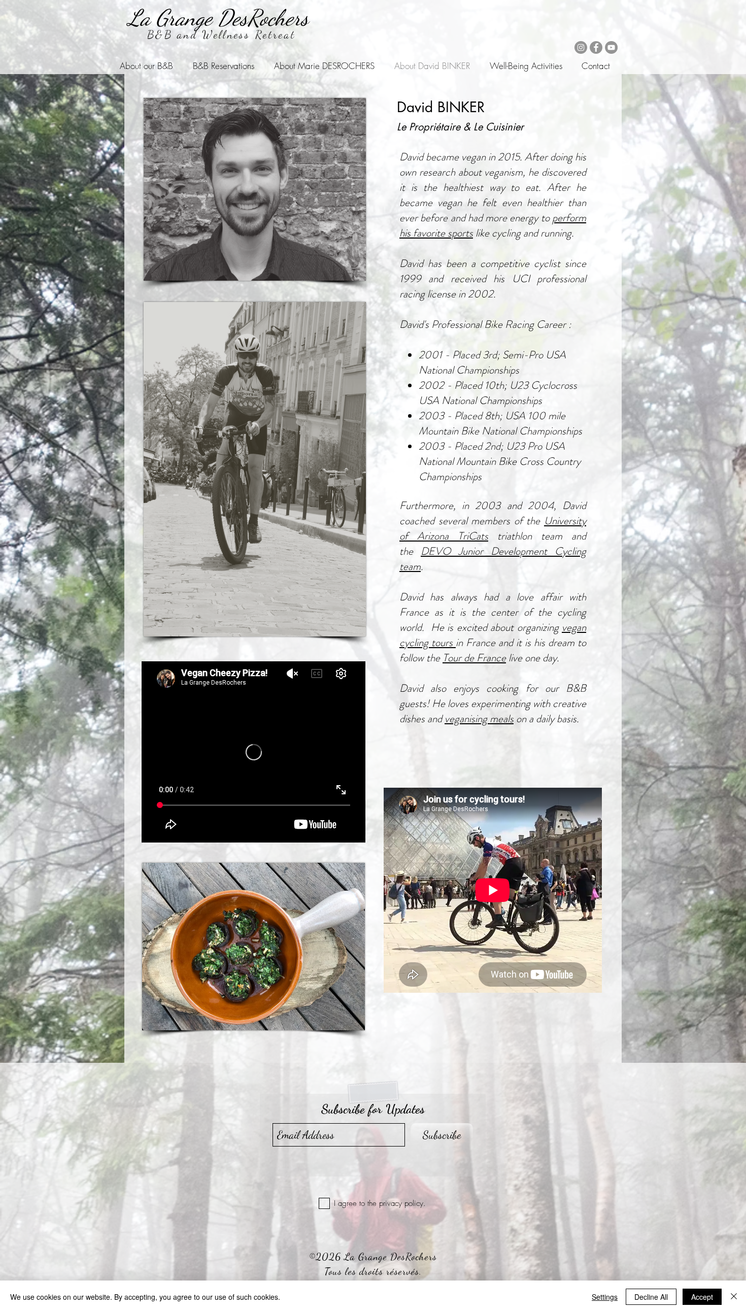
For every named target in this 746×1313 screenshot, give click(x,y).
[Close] (734, 1297)
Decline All (651, 1297)
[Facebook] (596, 47)
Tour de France (474, 657)
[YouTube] (611, 47)
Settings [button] (605, 1297)
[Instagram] (580, 47)
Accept (702, 1297)
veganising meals (479, 718)
